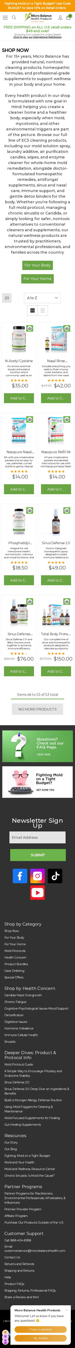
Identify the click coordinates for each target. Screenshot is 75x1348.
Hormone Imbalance (19, 1028)
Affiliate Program (16, 1216)
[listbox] (42, 298)
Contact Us (12, 1257)
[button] (37, 746)
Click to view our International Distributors (37, 37)
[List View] (43, 310)
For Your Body (14, 937)
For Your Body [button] (38, 265)
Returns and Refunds (19, 1264)
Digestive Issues (15, 1022)
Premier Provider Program (22, 1209)
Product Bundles (16, 964)
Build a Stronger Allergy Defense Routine (33, 1100)
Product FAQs (14, 1284)
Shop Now (11, 931)
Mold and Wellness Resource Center (29, 1169)
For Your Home (15, 944)
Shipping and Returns (19, 1271)
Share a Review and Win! (21, 1297)
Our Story (11, 1142)
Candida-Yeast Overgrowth (23, 995)
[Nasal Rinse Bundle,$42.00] (56, 339)
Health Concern (15, 957)
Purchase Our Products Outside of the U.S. (34, 1222)
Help (7, 1277)
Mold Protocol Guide (18, 1064)
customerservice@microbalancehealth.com (34, 1251)
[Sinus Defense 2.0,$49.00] (56, 521)
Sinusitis (9, 1042)
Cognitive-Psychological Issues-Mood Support (36, 1008)
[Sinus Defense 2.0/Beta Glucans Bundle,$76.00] (19, 612)
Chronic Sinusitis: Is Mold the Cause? (29, 1176)
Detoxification (14, 1015)
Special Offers (14, 977)
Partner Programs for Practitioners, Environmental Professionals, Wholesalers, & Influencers (35, 1198)
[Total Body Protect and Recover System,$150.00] (56, 612)
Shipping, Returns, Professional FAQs (30, 1290)
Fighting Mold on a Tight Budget (27, 1156)
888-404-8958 (20, 1240)
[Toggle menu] (5, 17)
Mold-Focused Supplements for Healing (32, 1118)
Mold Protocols (15, 951)
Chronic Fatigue (15, 1002)
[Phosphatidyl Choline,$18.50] (19, 521)
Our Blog (10, 1149)
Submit (38, 855)
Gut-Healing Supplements (22, 1125)
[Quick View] (29, 328)
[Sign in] (60, 18)
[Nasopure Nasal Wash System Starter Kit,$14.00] (19, 430)
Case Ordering (14, 971)
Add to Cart (20, 398)
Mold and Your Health (19, 1162)
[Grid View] (32, 310)
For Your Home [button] (37, 278)
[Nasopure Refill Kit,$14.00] (56, 430)
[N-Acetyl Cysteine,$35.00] (19, 339)
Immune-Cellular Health (21, 1035)
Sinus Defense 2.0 (17, 1082)
